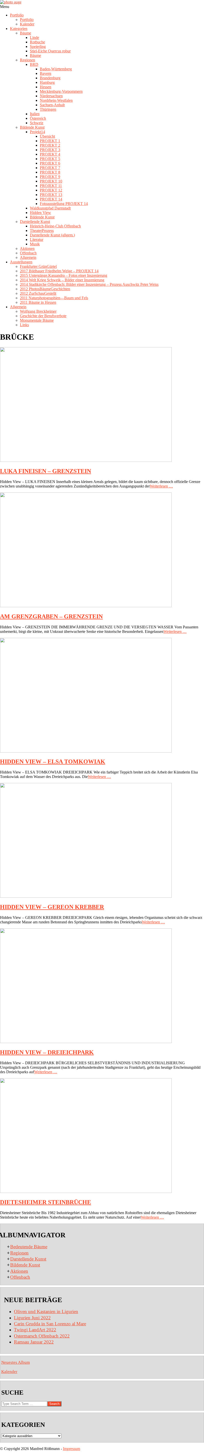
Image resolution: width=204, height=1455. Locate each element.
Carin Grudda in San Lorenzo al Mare (50, 1323)
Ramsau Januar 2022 (34, 1342)
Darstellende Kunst (28, 1258)
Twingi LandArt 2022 (35, 1329)
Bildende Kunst (25, 1264)
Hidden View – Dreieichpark (47, 1052)
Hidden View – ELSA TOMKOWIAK (52, 761)
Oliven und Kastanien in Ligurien (46, 1311)
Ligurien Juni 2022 (32, 1317)
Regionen (19, 1253)
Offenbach (20, 1277)
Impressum (71, 1449)
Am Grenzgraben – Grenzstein (51, 616)
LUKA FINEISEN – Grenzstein (45, 471)
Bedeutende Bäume (28, 1246)
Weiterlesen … (161, 486)
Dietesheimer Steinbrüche (45, 1202)
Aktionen (19, 1271)
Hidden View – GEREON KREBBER (52, 907)
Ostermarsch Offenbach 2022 (42, 1336)
